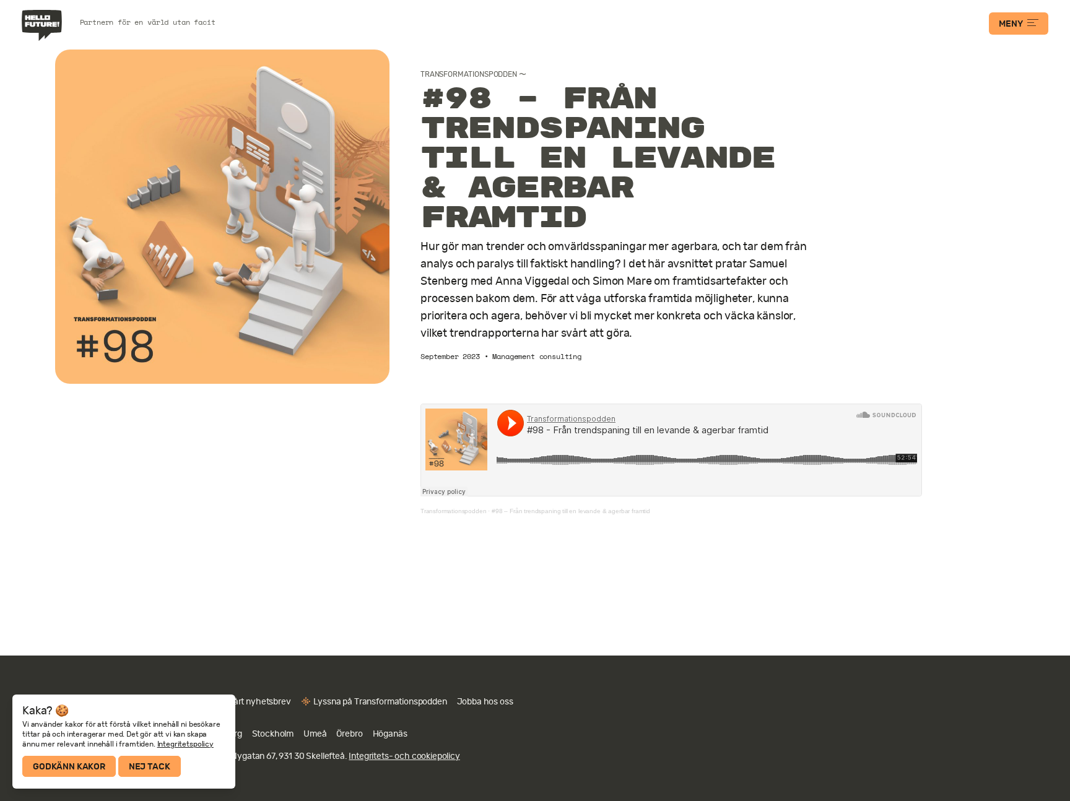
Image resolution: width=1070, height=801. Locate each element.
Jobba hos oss (485, 701)
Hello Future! (43, 25)
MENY (1010, 23)
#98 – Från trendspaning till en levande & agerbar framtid (571, 511)
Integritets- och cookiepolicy (404, 756)
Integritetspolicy (185, 744)
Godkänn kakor (69, 766)
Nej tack (149, 766)
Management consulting (536, 356)
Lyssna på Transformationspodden (380, 701)
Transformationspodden (468, 74)
